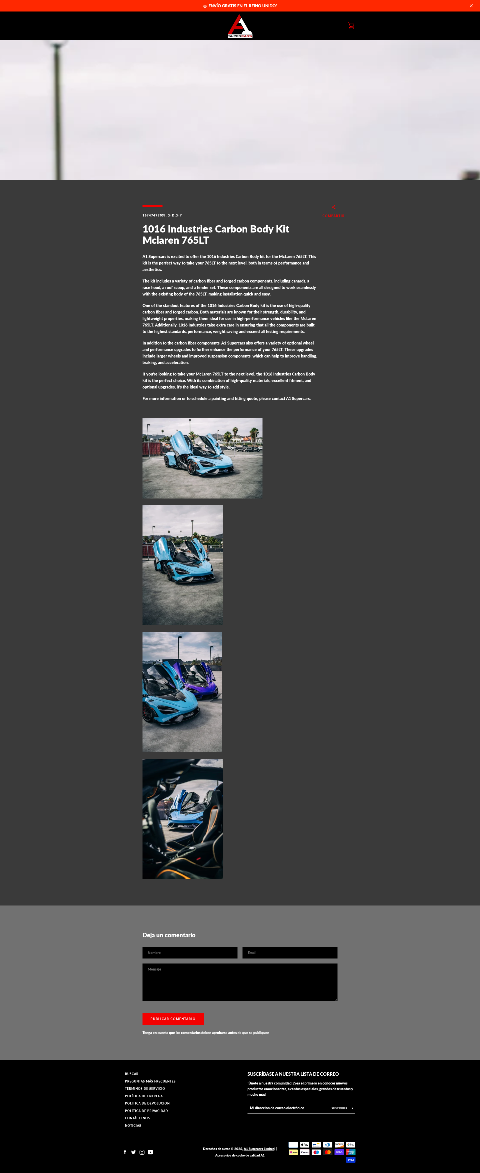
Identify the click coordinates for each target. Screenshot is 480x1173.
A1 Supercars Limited (259, 1149)
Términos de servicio (145, 1088)
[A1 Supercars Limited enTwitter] (133, 1151)
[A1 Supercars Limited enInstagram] (142, 1151)
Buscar (131, 1074)
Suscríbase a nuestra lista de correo (293, 1074)
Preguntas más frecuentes (150, 1081)
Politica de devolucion (147, 1103)
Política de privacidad (146, 1111)
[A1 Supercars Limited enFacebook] (125, 1151)
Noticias (133, 1126)
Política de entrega (144, 1096)
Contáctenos (137, 1118)
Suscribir (340, 1108)
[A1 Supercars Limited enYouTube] (150, 1151)
